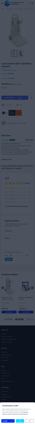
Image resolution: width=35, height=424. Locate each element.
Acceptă (5, 421)
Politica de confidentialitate (20, 414)
